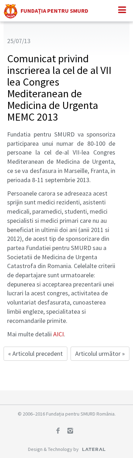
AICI (58, 334)
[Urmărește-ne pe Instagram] (72, 431)
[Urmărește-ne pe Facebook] (60, 431)
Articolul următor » (100, 353)
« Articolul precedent (35, 353)
